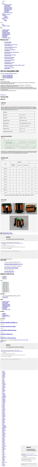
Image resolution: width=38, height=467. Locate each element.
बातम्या (3, 13)
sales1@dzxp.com (5, 297)
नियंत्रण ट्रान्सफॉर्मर (7, 5)
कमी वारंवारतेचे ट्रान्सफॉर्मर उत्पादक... (6, 334)
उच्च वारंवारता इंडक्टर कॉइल (9, 271)
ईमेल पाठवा (2, 341)
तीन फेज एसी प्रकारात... (7, 55)
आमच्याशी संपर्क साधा (5, 315)
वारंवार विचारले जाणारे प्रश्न (6, 14)
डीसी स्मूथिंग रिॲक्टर (5, 35)
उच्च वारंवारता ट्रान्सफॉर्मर (8, 7)
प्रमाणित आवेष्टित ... (7, 68)
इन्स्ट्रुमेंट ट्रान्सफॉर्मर (7, 42)
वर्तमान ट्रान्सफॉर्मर (7, 6)
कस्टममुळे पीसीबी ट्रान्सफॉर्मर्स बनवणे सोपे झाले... (8, 330)
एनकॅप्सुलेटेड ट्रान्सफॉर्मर (7, 4)
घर (2, 2)
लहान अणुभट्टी (6, 11)
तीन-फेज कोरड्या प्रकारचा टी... (9, 58)
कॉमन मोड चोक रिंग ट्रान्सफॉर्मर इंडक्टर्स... (11, 268)
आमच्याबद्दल (4, 15)
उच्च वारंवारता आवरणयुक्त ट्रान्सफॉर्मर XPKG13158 (13, 264)
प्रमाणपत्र (5, 17)
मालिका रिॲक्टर (4, 307)
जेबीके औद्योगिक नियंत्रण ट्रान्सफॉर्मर (7, 233)
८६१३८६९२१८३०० (5, 296)
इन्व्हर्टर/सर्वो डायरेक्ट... (7, 53)
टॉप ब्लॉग (5, 19)
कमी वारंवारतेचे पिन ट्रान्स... (8, 63)
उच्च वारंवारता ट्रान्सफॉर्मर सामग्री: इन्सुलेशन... (8, 326)
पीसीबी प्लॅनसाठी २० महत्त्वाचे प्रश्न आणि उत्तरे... (8, 338)
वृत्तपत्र (1, 280)
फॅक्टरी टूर (5, 16)
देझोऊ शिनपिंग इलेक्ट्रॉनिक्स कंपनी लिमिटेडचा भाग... (9, 322)
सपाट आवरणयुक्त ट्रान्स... (8, 45)
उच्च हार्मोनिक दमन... (7, 50)
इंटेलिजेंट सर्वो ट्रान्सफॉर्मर (8, 8)
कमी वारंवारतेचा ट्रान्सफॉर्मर (8, 9)
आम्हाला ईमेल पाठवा (3, 94)
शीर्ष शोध (5, 20)
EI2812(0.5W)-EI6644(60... (8, 66)
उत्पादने (3, 3)
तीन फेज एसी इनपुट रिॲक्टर (8, 12)
